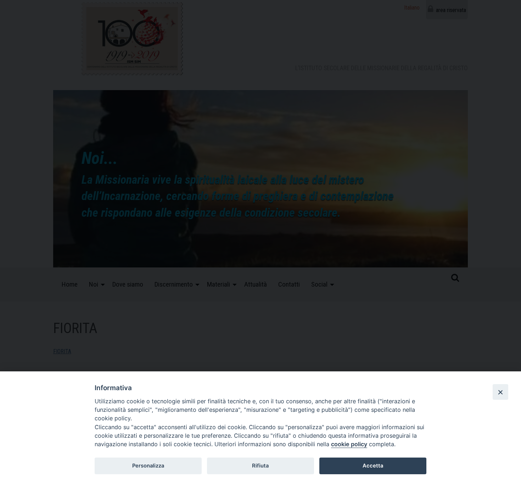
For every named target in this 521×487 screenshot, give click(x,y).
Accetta (373, 466)
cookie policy (349, 444)
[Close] (500, 392)
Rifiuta (260, 466)
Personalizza (148, 466)
